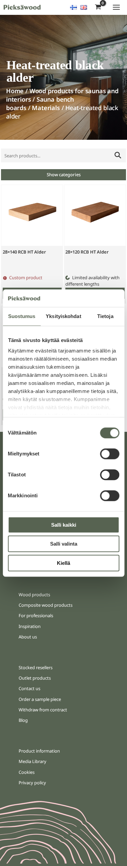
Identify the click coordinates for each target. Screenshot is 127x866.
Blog (23, 720)
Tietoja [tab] (105, 316)
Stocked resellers (35, 667)
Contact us (29, 688)
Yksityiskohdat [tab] (63, 316)
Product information (39, 751)
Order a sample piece (40, 699)
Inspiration (30, 626)
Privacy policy (32, 783)
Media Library (32, 761)
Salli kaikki (63, 525)
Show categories (64, 175)
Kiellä (63, 563)
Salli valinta (63, 544)
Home (15, 91)
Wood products (34, 595)
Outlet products (35, 678)
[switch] (109, 453)
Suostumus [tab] (22, 316)
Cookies (27, 772)
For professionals (36, 615)
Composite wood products (45, 605)
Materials (46, 108)
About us (28, 637)
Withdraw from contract (43, 710)
